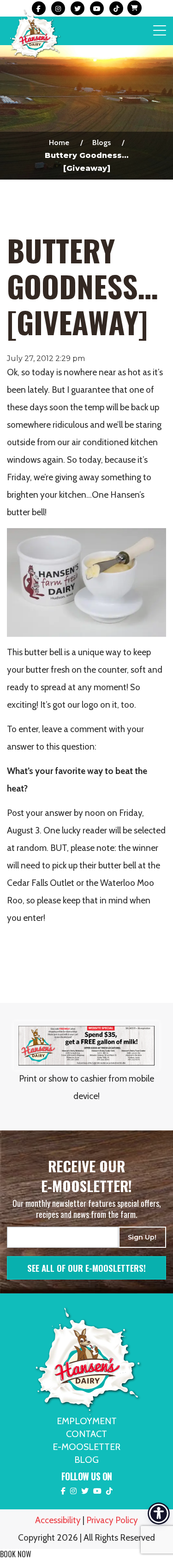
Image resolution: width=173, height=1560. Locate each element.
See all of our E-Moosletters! (86, 1267)
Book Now (15, 1554)
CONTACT (86, 1433)
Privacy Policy (112, 1520)
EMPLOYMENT (87, 1420)
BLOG (86, 1459)
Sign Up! (142, 1237)
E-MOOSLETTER (86, 1446)
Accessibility (58, 1520)
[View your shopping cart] (133, 8)
